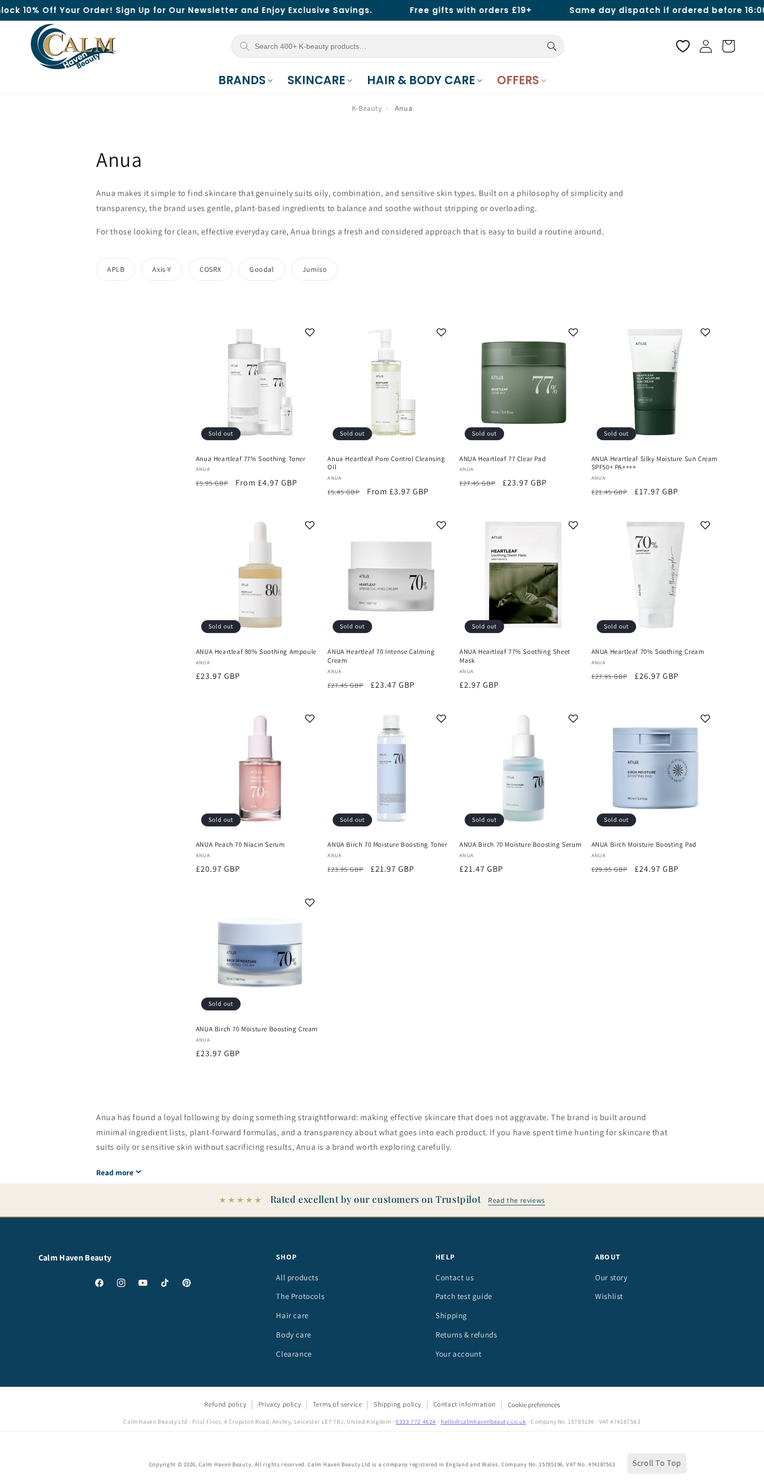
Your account (458, 1354)
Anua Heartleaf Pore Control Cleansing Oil (386, 463)
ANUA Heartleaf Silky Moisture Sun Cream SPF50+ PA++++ (654, 463)
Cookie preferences (534, 1404)
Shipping (451, 1315)
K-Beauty (367, 108)
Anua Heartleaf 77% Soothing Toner (251, 459)
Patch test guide (464, 1296)
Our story (611, 1277)
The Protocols (300, 1296)
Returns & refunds (466, 1334)
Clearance (293, 1354)
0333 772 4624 (416, 1421)
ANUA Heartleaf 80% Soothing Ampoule (256, 652)
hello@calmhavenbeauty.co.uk (483, 1421)
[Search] (552, 46)
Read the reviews (516, 1200)
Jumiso (314, 269)
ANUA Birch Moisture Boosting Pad (643, 845)
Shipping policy (397, 1404)
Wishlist (609, 1296)
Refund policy (225, 1404)
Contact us (454, 1277)
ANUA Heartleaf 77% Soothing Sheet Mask (514, 656)
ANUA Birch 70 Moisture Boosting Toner (387, 845)
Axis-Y (162, 269)
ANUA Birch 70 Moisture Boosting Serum (520, 845)
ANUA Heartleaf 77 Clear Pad (502, 459)
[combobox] (396, 46)
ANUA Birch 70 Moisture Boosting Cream (257, 1029)
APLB (115, 269)
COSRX (210, 269)
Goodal (261, 269)
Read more (115, 1172)
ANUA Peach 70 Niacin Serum (240, 845)
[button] (245, 80)
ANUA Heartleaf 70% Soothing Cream (648, 652)
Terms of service (337, 1404)
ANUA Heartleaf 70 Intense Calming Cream (380, 656)
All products (297, 1277)
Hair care (292, 1315)
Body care (293, 1334)
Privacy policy (279, 1404)
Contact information (464, 1404)
